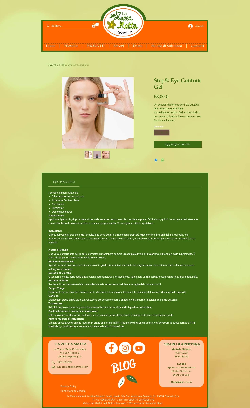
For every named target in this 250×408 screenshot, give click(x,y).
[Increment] (167, 132)
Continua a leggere (164, 120)
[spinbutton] (162, 132)
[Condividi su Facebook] (156, 160)
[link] (64, 182)
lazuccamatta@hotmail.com (72, 366)
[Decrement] (156, 132)
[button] (95, 25)
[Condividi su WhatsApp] (163, 160)
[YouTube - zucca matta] (139, 348)
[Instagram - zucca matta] (125, 348)
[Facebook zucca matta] (111, 348)
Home (52, 65)
